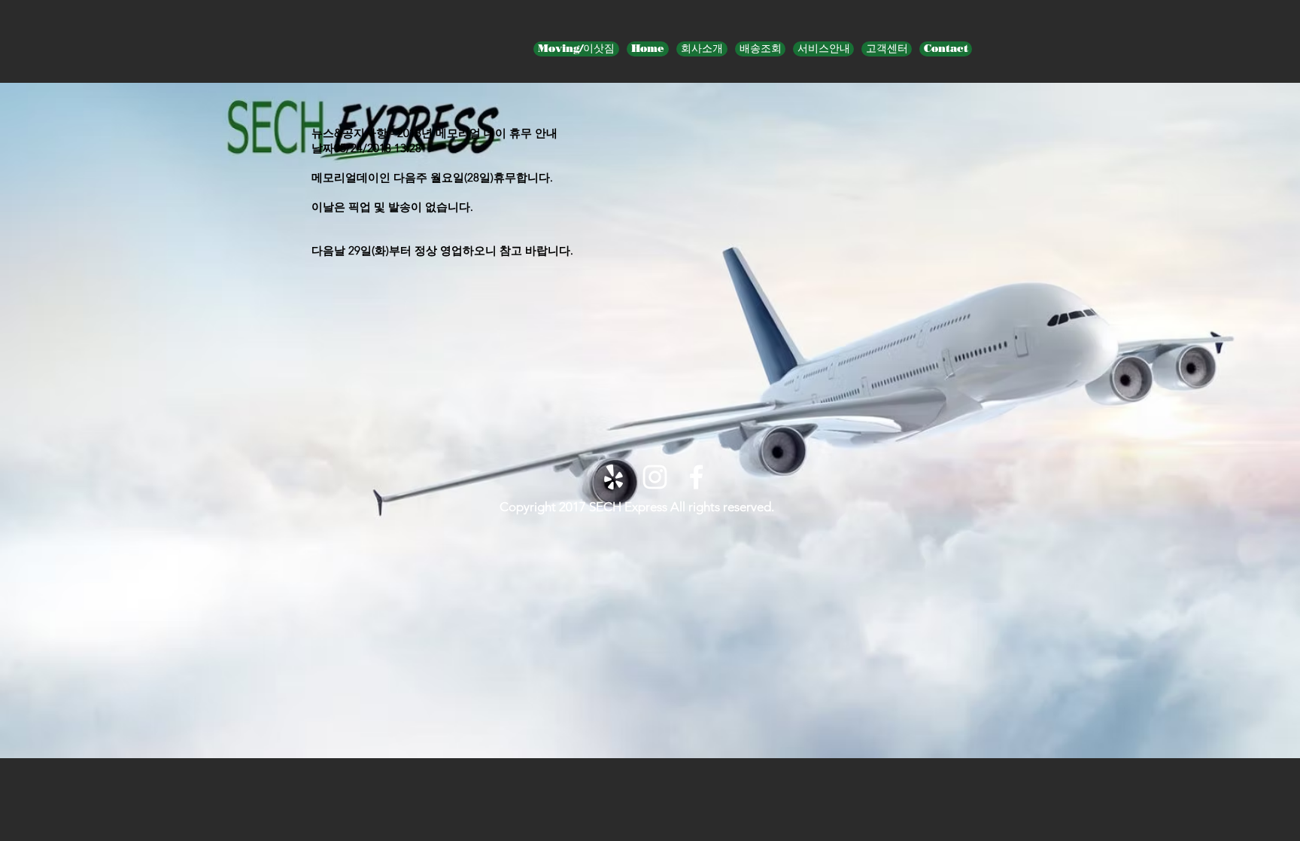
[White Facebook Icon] (696, 477)
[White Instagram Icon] (655, 477)
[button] (823, 48)
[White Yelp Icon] (613, 477)
